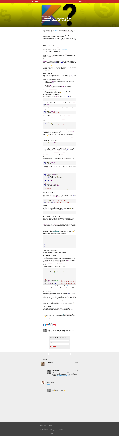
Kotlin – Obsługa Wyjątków (44, 426)
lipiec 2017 (51, 429)
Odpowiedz (48, 365)
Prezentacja (61, 429)
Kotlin (49, 16)
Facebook (49, 332)
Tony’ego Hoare (64, 49)
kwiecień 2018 (52, 425)
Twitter (52, 332)
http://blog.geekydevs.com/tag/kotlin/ (63, 375)
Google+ (54, 332)
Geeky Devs (51, 330)
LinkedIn (57, 332)
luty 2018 (51, 426)
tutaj (68, 285)
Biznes (60, 426)
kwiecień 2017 (52, 433)
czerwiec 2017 (52, 430)
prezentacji (57, 35)
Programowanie (44, 16)
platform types (60, 300)
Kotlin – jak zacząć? (43, 425)
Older (69, 353)
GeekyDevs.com (81, 1)
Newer (50, 353)
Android (60, 425)
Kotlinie (56, 30)
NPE (71, 31)
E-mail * (51, 342)
